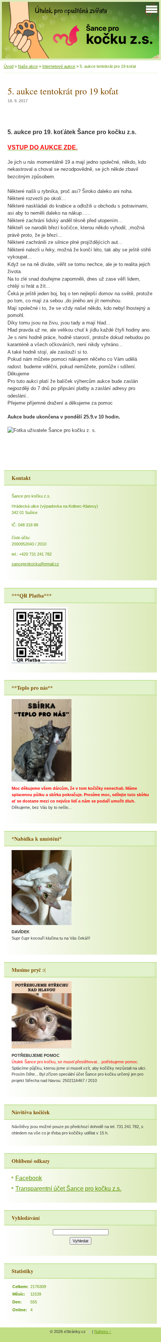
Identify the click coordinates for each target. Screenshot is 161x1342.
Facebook (28, 1178)
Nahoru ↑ (102, 1331)
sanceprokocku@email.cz (35, 564)
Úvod (8, 66)
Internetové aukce (58, 66)
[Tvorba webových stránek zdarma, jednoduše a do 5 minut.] (89, 1332)
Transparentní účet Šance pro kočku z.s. (68, 1188)
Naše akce (28, 66)
